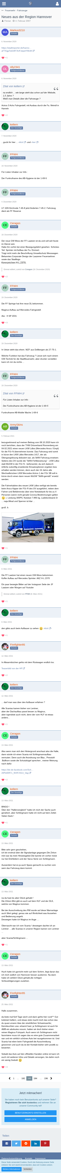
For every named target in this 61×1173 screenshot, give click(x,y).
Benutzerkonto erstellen (30, 1113)
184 (35, 1078)
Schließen (28, 1169)
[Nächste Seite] (51, 1078)
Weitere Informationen (11, 1169)
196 (46, 1078)
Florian (7, 21)
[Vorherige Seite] (10, 1078)
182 (23, 1078)
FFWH (27, 594)
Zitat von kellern (12, 86)
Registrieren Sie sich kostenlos (21, 1102)
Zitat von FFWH (12, 393)
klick (21, 142)
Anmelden (30, 1119)
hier (34, 142)
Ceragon (28, 269)
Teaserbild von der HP (11, 668)
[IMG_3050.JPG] (27, 527)
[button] (4, 3)
